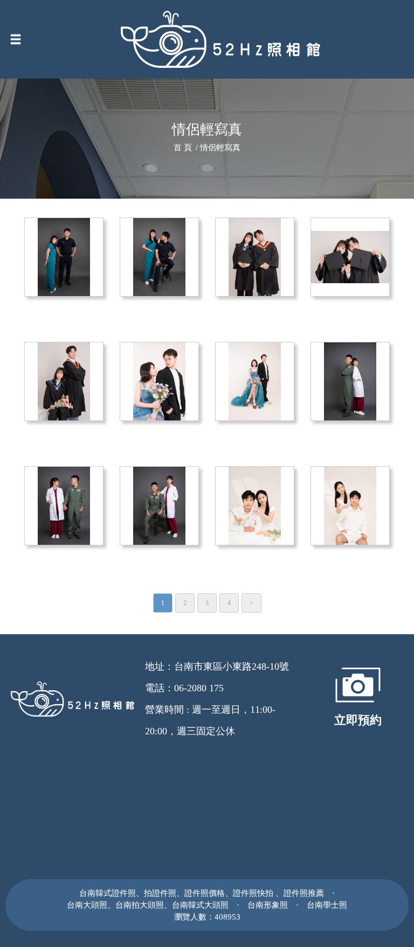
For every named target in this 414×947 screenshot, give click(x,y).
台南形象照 (267, 904)
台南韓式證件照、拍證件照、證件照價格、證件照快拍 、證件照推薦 (201, 892)
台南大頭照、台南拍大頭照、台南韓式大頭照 (148, 904)
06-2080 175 (199, 688)
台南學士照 (327, 904)
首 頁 (183, 147)
